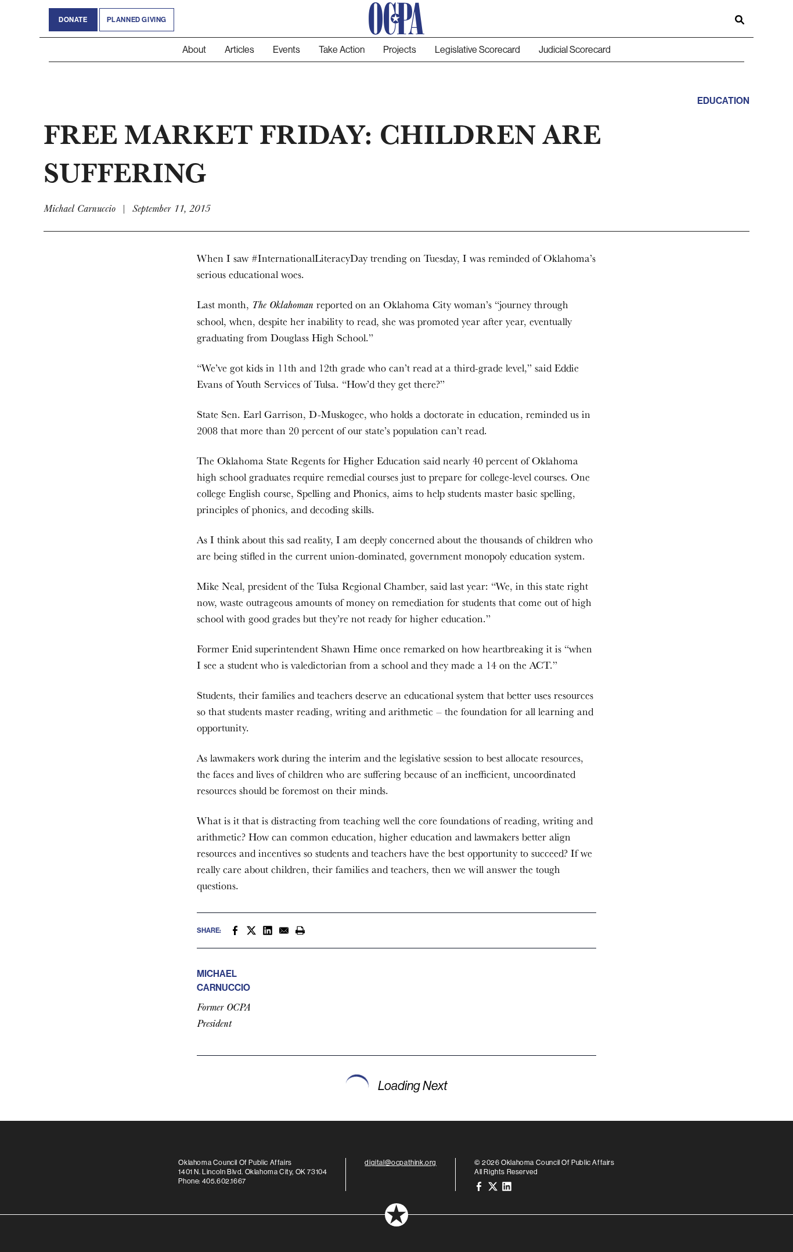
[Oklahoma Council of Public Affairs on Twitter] (493, 1185)
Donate (73, 20)
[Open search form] (739, 19)
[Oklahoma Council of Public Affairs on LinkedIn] (506, 1185)
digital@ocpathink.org (401, 1162)
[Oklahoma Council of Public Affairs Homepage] (396, 18)
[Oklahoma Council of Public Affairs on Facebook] (479, 1185)
